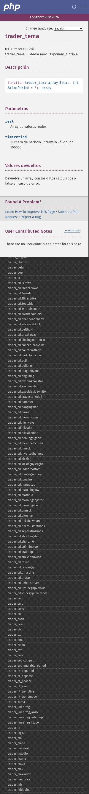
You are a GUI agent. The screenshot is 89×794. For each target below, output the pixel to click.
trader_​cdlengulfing (21, 376)
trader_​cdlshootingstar (23, 536)
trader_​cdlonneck (20, 510)
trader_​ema (16, 640)
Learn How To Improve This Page (30, 212)
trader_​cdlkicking (19, 459)
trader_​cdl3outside (20, 304)
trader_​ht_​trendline (21, 691)
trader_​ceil (15, 598)
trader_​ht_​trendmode (22, 697)
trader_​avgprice (18, 257)
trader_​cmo (15, 603)
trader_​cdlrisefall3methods (26, 526)
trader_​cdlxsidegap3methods (28, 593)
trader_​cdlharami (19, 412)
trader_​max (15, 769)
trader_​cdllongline (20, 479)
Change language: (39, 28)
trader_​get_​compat (21, 660)
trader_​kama (16, 702)
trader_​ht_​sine (18, 686)
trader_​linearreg (19, 707)
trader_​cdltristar (19, 578)
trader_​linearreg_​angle (23, 712)
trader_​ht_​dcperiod (21, 671)
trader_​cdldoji (17, 360)
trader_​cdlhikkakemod (23, 433)
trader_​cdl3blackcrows (23, 288)
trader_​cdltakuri (19, 562)
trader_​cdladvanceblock (24, 324)
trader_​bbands (18, 262)
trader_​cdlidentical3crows (25, 443)
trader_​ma (15, 738)
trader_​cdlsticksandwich (24, 557)
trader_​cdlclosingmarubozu (26, 340)
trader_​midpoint (19, 790)
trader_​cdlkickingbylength (25, 464)
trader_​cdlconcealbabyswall (27, 345)
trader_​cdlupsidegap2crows (26, 588)
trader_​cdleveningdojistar (25, 381)
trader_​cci (14, 278)
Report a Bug (31, 217)
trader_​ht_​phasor (19, 681)
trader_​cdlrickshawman (24, 521)
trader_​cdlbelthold (20, 329)
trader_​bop (15, 273)
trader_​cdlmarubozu (21, 485)
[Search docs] (74, 7)
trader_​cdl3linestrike (22, 298)
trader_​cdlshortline (21, 541)
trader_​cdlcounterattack (24, 350)
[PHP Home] (12, 7)
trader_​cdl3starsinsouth (24, 309)
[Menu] (83, 7)
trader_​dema (16, 624)
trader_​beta (16, 267)
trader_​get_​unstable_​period (27, 666)
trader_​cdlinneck (19, 448)
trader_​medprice (19, 779)
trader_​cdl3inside (20, 293)
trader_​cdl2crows (19, 283)
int (75, 83)
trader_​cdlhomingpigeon (24, 438)
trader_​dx (14, 634)
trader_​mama (17, 759)
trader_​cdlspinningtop (23, 547)
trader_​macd (16, 743)
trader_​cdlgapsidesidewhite (27, 391)
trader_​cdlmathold (20, 495)
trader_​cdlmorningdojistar (25, 500)
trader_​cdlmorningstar (23, 505)
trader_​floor (16, 655)
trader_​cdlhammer (20, 402)
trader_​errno (16, 645)
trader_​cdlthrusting (21, 572)
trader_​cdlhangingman (23, 407)
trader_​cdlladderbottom (24, 469)
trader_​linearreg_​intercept (26, 717)
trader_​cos (15, 614)
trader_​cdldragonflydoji (24, 371)
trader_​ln (14, 728)
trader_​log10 (16, 733)
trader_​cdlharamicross (23, 417)
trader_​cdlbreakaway (22, 335)
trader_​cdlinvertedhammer (26, 453)
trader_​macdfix (18, 753)
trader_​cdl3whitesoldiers (25, 314)
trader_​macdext (18, 748)
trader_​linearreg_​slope (23, 722)
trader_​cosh (16, 619)
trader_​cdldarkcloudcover (25, 355)
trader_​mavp (16, 764)
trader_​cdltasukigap (21, 567)
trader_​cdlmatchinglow (23, 490)
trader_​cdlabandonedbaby (26, 319)
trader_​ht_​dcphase (20, 676)
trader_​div (15, 629)
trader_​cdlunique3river (23, 583)
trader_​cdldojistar (20, 366)
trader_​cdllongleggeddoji (25, 474)
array (53, 83)
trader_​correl (16, 609)
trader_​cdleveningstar (23, 386)
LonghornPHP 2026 (44, 17)
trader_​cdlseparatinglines (25, 531)
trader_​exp (15, 650)
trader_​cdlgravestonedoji (25, 397)
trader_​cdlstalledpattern (24, 552)
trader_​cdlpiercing (20, 516)
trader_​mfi (15, 784)
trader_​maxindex (19, 774)
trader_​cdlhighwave (21, 422)
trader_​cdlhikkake (20, 428)
